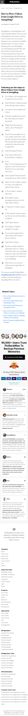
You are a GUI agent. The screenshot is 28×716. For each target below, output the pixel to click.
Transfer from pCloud (6, 667)
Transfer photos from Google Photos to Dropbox (14, 697)
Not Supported (5, 606)
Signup (3, 586)
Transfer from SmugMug (7, 660)
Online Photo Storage (6, 577)
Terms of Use (4, 554)
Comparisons (4, 579)
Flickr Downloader (5, 676)
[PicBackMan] (15, 1)
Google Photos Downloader (8, 674)
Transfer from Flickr (6, 658)
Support (3, 565)
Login (2, 584)
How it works (4, 592)
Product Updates (5, 581)
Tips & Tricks (4, 622)
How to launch (5, 615)
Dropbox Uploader (6, 640)
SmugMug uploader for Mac (11, 275)
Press (2, 563)
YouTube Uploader (6, 647)
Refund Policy (4, 558)
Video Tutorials (5, 618)
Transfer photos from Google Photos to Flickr (13, 692)
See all (3, 704)
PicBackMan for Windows (7, 574)
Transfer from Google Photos (8, 656)
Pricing (3, 597)
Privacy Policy (4, 556)
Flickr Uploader (5, 635)
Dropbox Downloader (6, 681)
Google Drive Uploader (7, 649)
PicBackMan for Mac (6, 572)
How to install (4, 613)
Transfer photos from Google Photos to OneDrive (14, 699)
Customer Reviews (6, 602)
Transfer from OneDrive (7, 665)
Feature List (4, 599)
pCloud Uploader (5, 642)
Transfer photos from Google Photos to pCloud (13, 701)
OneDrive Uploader (6, 644)
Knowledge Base (5, 625)
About (2, 551)
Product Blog (4, 604)
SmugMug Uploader (6, 637)
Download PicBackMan (15, 357)
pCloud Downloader (6, 683)
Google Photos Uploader (7, 633)
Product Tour (4, 595)
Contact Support (5, 561)
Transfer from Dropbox (7, 663)
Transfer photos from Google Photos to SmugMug (14, 694)
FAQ (2, 620)
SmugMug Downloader (7, 678)
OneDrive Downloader (6, 686)
